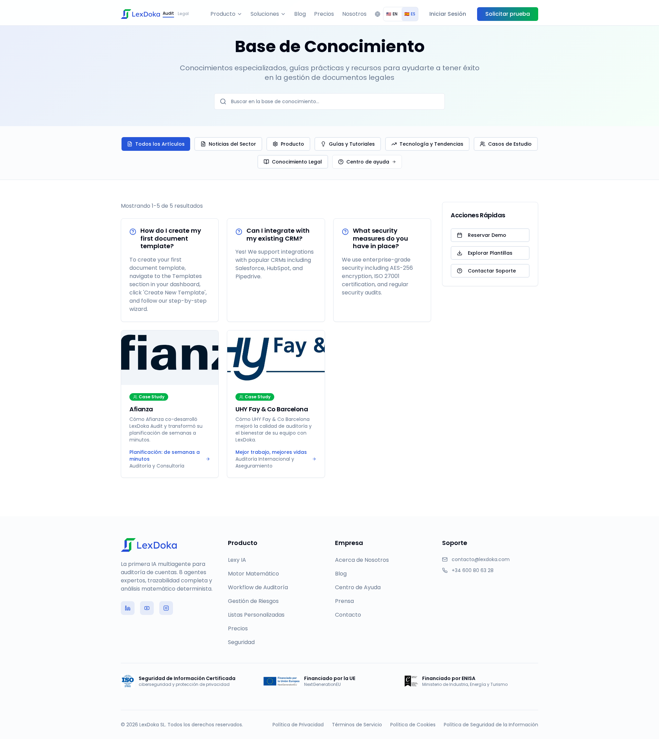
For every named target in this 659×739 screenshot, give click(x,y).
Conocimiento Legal (297, 161)
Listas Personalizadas (256, 615)
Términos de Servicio (357, 724)
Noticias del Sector (232, 144)
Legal (183, 13)
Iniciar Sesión (447, 14)
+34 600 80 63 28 (473, 570)
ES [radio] (409, 14)
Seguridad (241, 642)
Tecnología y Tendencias (431, 144)
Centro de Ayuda (358, 587)
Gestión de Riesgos (253, 601)
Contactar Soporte (492, 270)
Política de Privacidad (298, 724)
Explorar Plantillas (490, 253)
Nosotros (354, 14)
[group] (400, 14)
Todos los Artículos (160, 144)
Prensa (344, 601)
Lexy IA (237, 560)
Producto (222, 14)
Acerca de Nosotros (362, 560)
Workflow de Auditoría (258, 587)
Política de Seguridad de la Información (491, 724)
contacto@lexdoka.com (481, 559)
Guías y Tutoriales (352, 144)
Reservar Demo (487, 235)
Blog (300, 14)
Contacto (348, 615)
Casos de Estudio (510, 144)
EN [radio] (391, 14)
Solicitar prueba (507, 14)
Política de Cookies (413, 724)
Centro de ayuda (367, 161)
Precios (324, 14)
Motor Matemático (253, 574)
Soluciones (265, 14)
